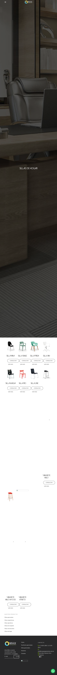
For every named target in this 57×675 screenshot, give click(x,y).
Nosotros (23, 650)
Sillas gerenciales (9, 617)
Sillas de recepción (9, 626)
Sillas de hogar (8, 631)
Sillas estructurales (9, 628)
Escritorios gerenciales (27, 645)
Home (22, 642)
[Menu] (5, 2)
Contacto (23, 653)
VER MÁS (10, 364)
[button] (53, 671)
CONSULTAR (13, 360)
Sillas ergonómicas (9, 620)
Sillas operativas (9, 623)
